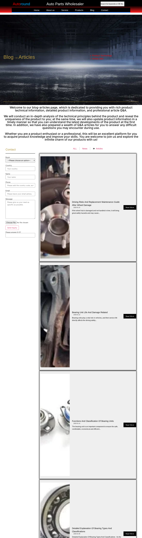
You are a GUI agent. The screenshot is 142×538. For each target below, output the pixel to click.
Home (36, 10)
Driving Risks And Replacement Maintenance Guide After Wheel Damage (96, 203)
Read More (130, 207)
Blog (92, 10)
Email (8, 190)
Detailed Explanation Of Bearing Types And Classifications (92, 530)
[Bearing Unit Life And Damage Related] (55, 316)
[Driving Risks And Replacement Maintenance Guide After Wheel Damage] (55, 207)
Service (64, 10)
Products (79, 10)
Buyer (8, 157)
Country (9, 165)
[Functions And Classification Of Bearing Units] (55, 425)
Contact (104, 10)
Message (9, 199)
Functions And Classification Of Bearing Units (93, 421)
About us (50, 10)
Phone (8, 182)
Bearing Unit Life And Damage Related (90, 312)
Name (8, 174)
